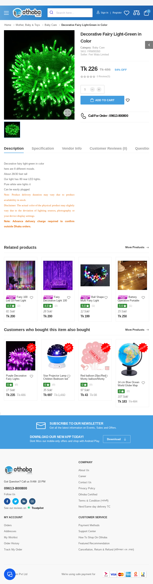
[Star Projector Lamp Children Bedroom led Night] (58, 355)
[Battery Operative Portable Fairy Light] (132, 275)
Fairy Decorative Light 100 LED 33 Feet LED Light (55, 301)
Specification (43, 148)
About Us (83, 470)
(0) (16, 385)
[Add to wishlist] (31, 297)
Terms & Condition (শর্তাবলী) (93, 500)
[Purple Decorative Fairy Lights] (20, 355)
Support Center (87, 531)
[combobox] (70, 12)
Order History (11, 543)
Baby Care (98, 47)
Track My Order (13, 549)
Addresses (10, 531)
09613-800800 (15, 488)
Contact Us (84, 482)
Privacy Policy (86, 488)
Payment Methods (89, 525)
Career (82, 476)
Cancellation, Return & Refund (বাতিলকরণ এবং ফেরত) (106, 549)
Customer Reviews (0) (108, 148)
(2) (18, 306)
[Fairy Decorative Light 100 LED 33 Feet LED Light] (58, 275)
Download (114, 439)
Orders (8, 525)
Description (14, 148)
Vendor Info (72, 148)
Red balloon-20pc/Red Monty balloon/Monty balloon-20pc (93, 378)
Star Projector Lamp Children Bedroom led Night (55, 378)
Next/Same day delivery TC (94, 506)
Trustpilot (37, 508)
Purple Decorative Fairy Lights (16, 377)
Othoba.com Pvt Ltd (15, 574)
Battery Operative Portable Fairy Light (128, 300)
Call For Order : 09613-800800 (108, 115)
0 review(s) (103, 76)
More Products (135, 247)
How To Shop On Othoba (92, 537)
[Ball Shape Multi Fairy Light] (95, 275)
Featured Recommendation (94, 543)
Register (117, 12)
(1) (93, 306)
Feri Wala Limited (99, 54)
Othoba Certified (87, 494)
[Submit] (52, 12)
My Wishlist (11, 537)
